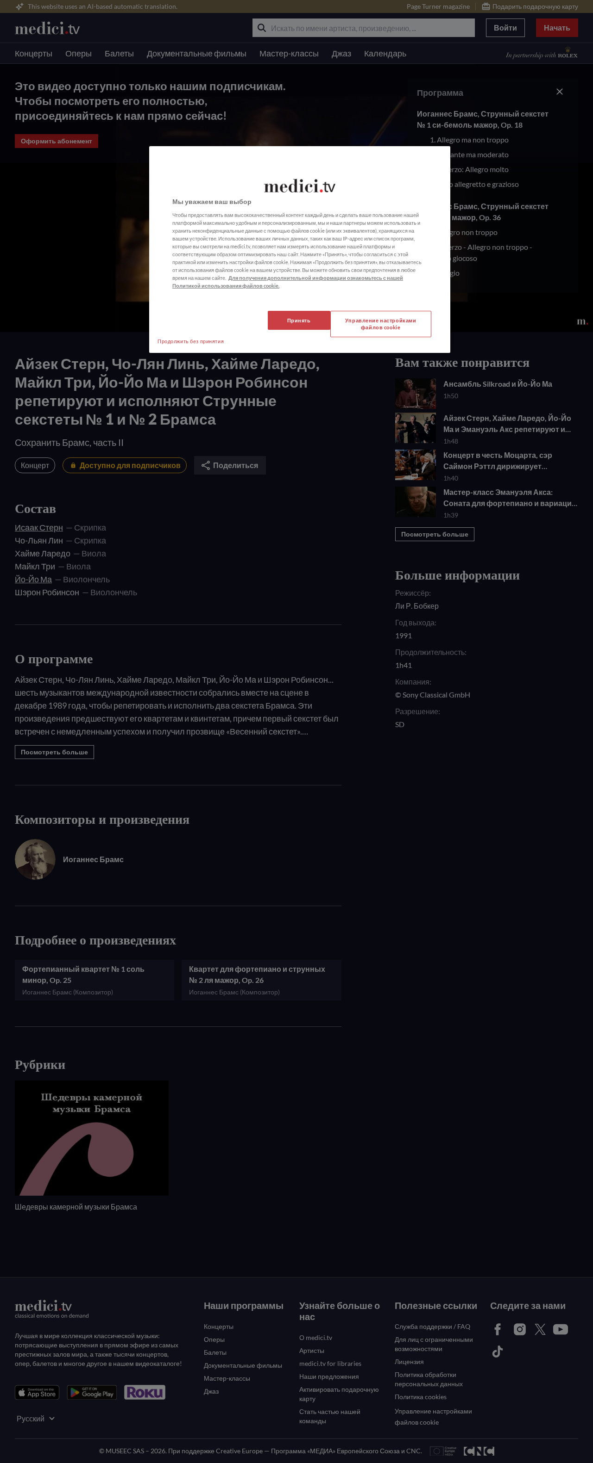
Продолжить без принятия (191, 341)
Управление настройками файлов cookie (380, 324)
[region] (299, 249)
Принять (299, 320)
